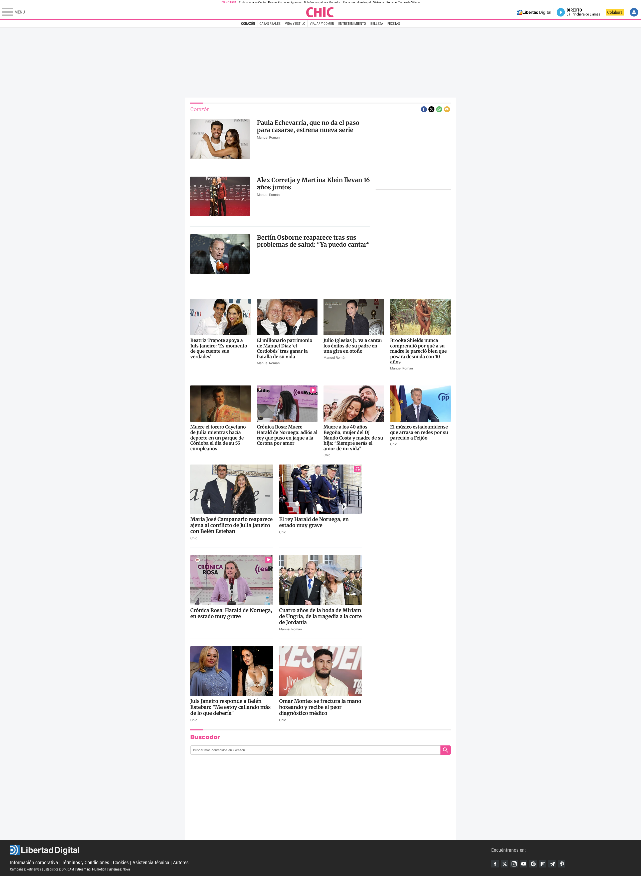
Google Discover (533, 863)
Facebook (495, 863)
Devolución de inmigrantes (284, 2)
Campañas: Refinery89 (25, 869)
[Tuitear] (431, 109)
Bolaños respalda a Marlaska (322, 2)
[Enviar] (439, 109)
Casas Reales (269, 24)
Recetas (393, 24)
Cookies (121, 862)
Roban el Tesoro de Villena (403, 2)
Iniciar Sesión (634, 12)
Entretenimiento (352, 24)
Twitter (504, 863)
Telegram (552, 863)
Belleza (376, 24)
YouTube (523, 863)
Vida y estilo (295, 24)
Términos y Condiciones (85, 862)
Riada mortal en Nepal (357, 2)
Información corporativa (34, 862)
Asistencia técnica (150, 862)
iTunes (561, 863)
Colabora (614, 12)
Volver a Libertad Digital (534, 12)
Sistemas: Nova (119, 869)
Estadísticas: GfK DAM (59, 869)
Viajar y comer (322, 24)
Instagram (514, 863)
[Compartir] (424, 109)
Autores (181, 862)
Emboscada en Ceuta (252, 2)
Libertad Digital (250, 850)
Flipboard (542, 863)
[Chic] (320, 12)
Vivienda (378, 2)
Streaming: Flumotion (91, 869)
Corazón (248, 24)
